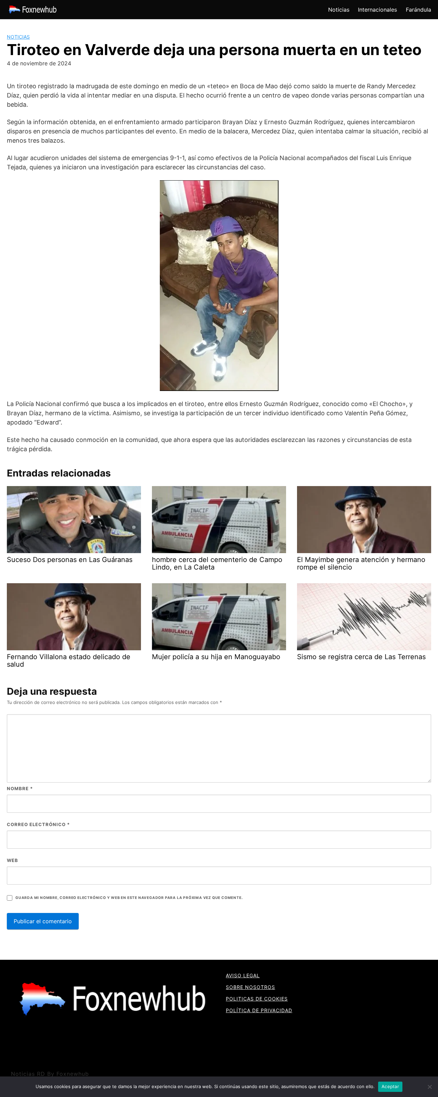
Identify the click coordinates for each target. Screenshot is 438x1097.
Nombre (20, 788)
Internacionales (377, 9)
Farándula (418, 9)
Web (12, 860)
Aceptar (390, 1086)
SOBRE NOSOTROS (250, 987)
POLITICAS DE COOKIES (257, 999)
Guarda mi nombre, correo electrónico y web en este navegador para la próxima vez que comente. (129, 898)
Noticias (338, 9)
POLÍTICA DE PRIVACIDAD (259, 1010)
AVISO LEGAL (243, 975)
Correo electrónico (38, 824)
